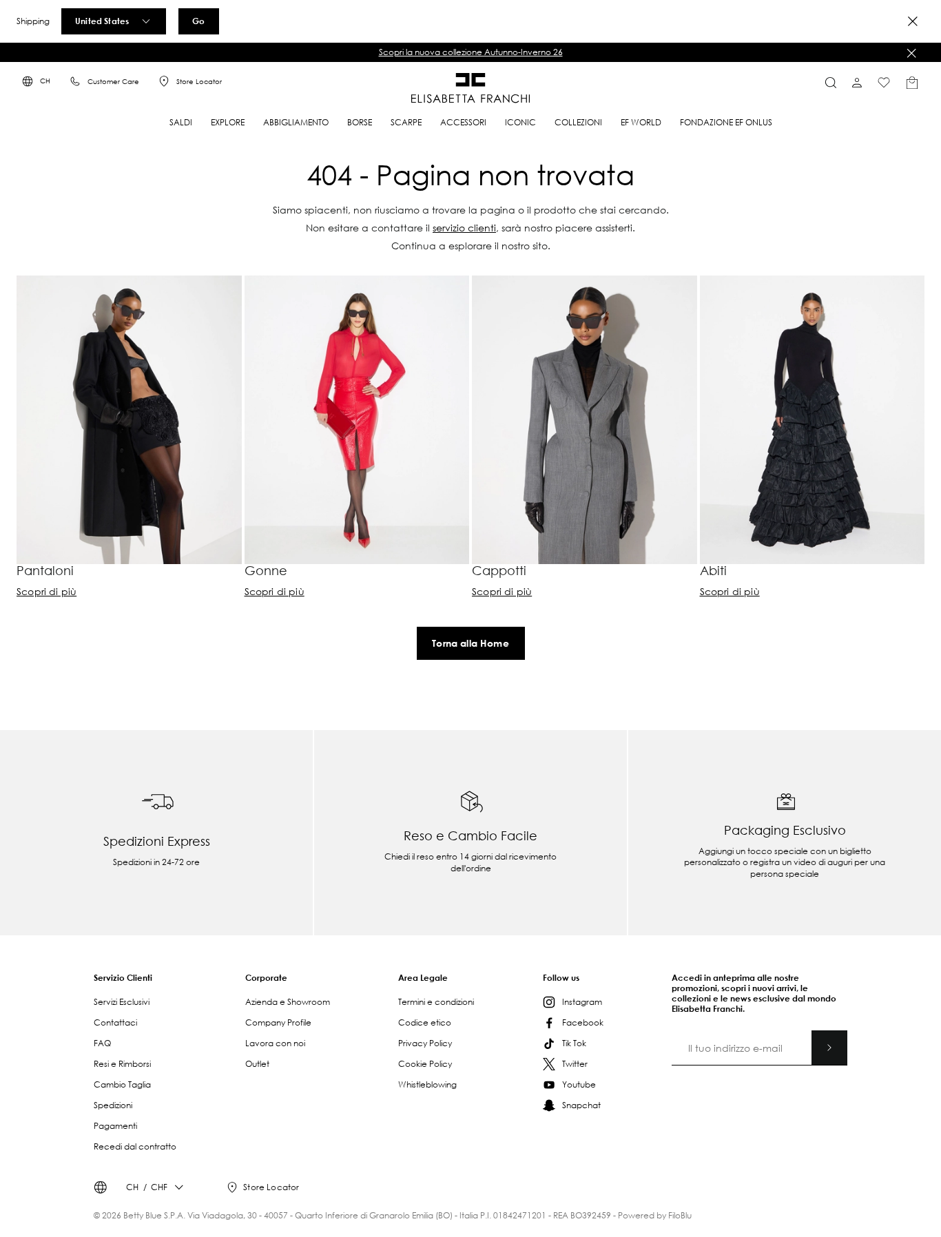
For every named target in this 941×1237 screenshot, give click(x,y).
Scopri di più (46, 591)
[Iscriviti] (829, 1047)
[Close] (912, 21)
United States (102, 20)
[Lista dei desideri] (884, 83)
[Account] (856, 83)
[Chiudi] (911, 53)
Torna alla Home (470, 643)
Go (198, 20)
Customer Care (113, 81)
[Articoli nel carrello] (912, 83)
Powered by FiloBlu (655, 1215)
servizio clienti (464, 227)
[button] (470, 52)
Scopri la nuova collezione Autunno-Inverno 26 (471, 52)
